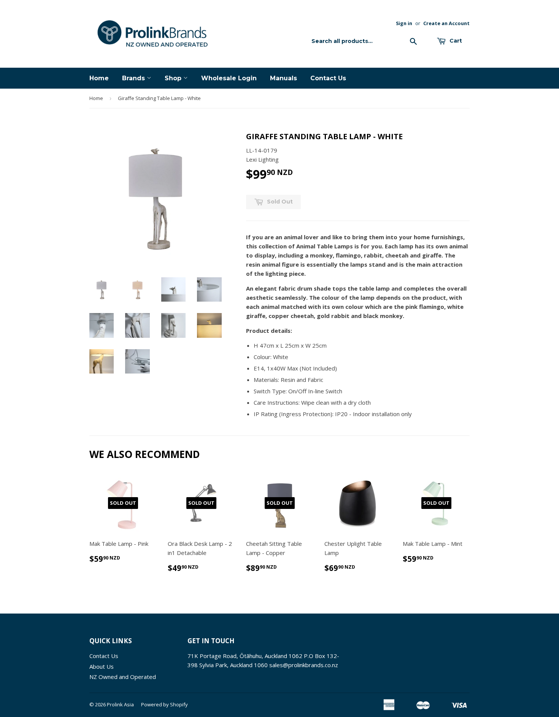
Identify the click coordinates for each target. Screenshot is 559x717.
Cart (455, 40)
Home (99, 78)
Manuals (283, 78)
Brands (134, 78)
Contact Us (328, 78)
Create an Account (446, 23)
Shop (174, 78)
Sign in (404, 23)
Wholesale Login (229, 78)
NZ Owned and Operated (122, 676)
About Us (101, 666)
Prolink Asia (120, 704)
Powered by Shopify (164, 704)
